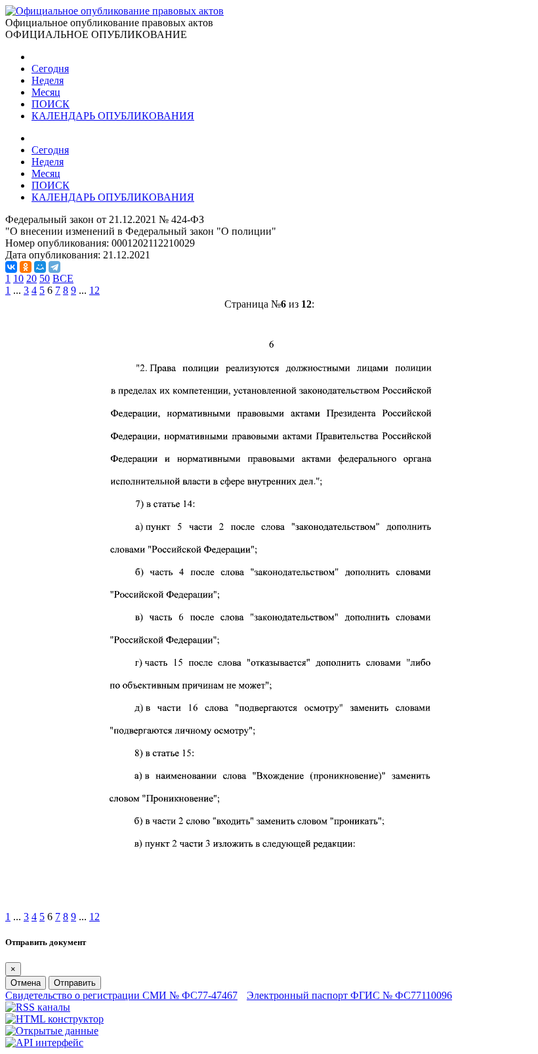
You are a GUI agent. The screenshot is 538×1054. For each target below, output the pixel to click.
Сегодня (50, 68)
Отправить (75, 983)
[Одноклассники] (25, 267)
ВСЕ (62, 278)
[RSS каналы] (37, 1007)
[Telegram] (54, 267)
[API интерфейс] (44, 1042)
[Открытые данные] (51, 1030)
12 (94, 290)
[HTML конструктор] (54, 1018)
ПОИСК (50, 104)
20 (31, 278)
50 (44, 278)
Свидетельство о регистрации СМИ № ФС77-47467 (121, 995)
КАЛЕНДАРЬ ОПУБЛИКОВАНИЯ (112, 115)
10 (18, 278)
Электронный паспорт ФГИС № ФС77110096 (349, 995)
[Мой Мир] (40, 267)
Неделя (47, 80)
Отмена (25, 983)
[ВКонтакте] (11, 267)
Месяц (45, 92)
